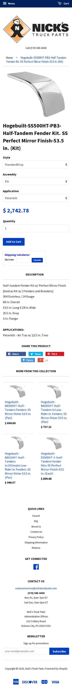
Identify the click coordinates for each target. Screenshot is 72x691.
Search (36, 515)
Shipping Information (36, 542)
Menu (11, 3)
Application (11, 191)
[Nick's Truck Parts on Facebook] (36, 568)
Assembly (9, 174)
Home (9, 57)
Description (35, 274)
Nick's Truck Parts (34, 668)
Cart (66, 3)
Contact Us (36, 531)
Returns (36, 548)
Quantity (9, 221)
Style (6, 157)
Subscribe (59, 651)
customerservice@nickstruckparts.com (36, 588)
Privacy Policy (36, 537)
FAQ (36, 521)
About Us (36, 526)
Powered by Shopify (56, 668)
